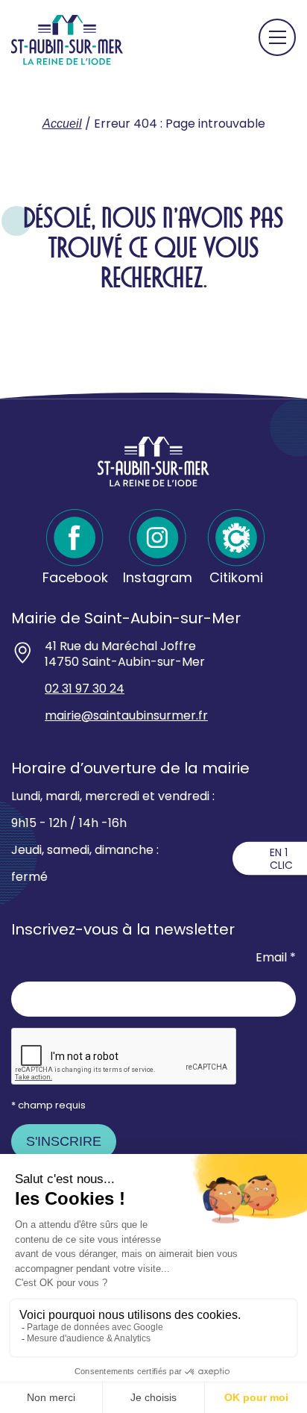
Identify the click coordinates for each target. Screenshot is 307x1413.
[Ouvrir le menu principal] (277, 37)
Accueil (62, 123)
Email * (276, 958)
